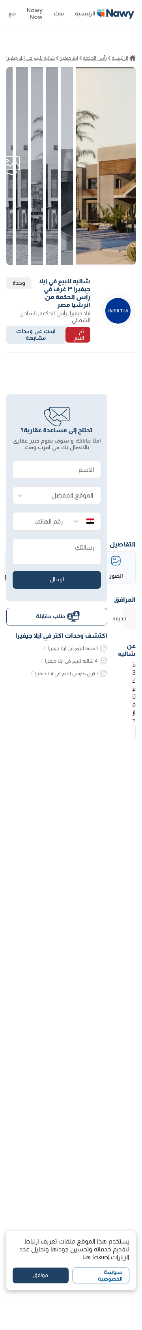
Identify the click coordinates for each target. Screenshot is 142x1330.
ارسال (57, 579)
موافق (40, 1275)
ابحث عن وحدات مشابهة (36, 334)
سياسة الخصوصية (110, 1275)
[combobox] (64, 496)
